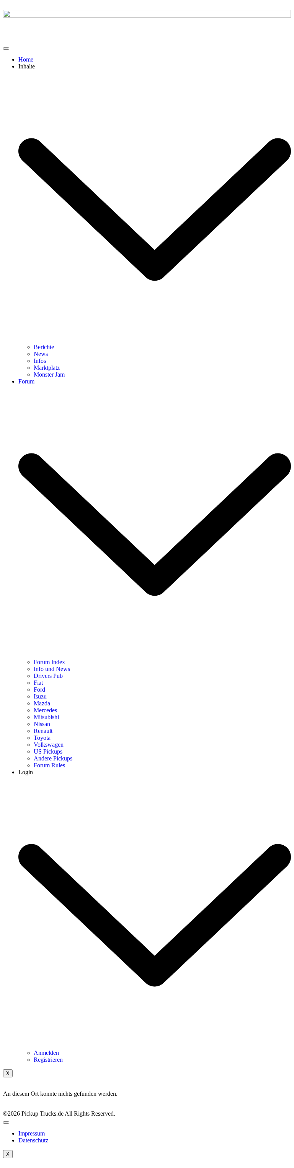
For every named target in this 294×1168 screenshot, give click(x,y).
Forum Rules (49, 765)
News (41, 354)
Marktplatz (47, 367)
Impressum (31, 1133)
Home (25, 59)
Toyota (42, 737)
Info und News (52, 669)
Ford (39, 689)
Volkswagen (49, 744)
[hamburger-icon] (6, 48)
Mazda (42, 703)
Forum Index (49, 662)
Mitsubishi (46, 717)
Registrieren (48, 1059)
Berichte (44, 347)
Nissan (42, 724)
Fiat (38, 682)
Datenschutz (33, 1140)
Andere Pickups (53, 758)
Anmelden (46, 1052)
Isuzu (40, 696)
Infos (40, 360)
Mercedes (45, 710)
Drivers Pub (48, 676)
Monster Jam (49, 374)
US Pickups (48, 751)
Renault (43, 731)
